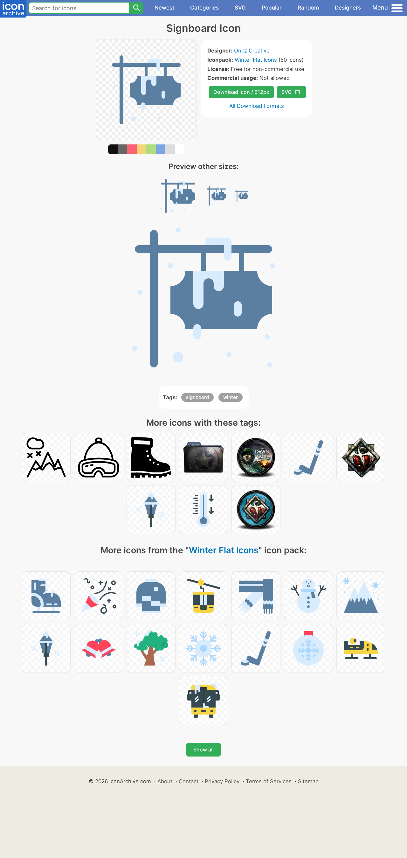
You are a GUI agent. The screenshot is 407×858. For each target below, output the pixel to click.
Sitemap (308, 781)
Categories (204, 7)
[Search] (136, 8)
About (164, 781)
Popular (272, 7)
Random (308, 7)
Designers (348, 7)
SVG (240, 7)
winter (230, 397)
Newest (164, 7)
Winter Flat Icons (256, 60)
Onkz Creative (252, 50)
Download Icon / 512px (241, 92)
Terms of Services (269, 781)
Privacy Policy (222, 781)
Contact (188, 781)
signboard (197, 397)
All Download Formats (256, 106)
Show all (203, 749)
